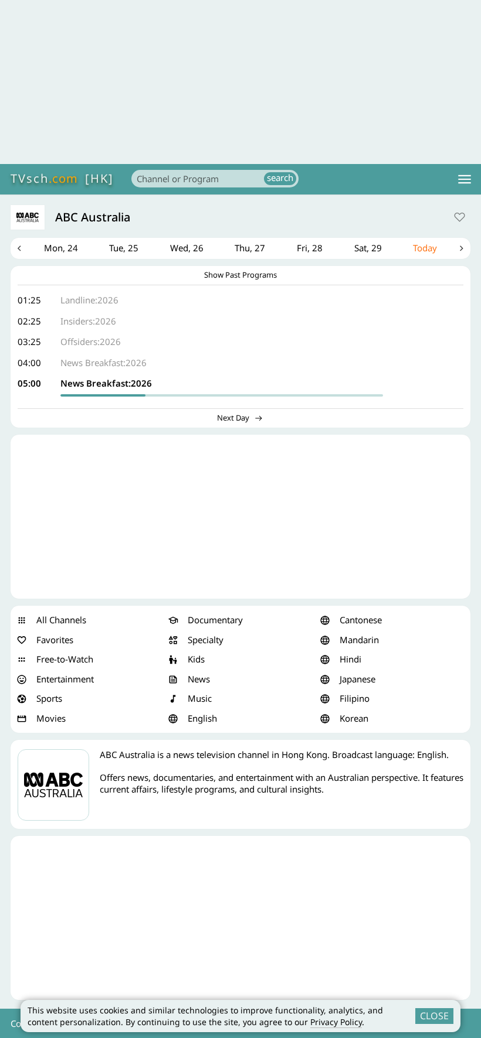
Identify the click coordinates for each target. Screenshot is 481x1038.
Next (461, 248)
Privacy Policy (336, 1021)
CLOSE (434, 1015)
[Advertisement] (240, 82)
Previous (19, 248)
